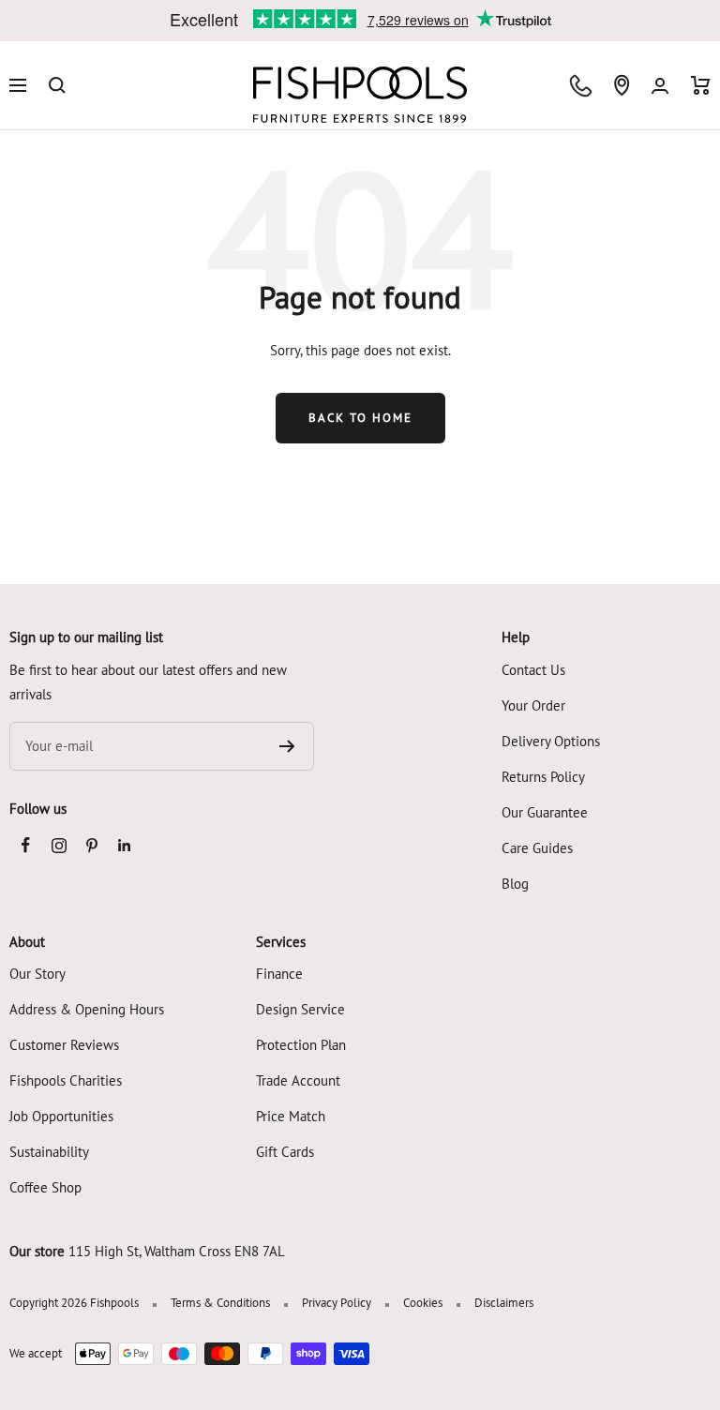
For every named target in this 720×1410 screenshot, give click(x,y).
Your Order (533, 705)
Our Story (37, 973)
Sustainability (49, 1152)
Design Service (300, 1009)
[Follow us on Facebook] (25, 845)
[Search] (57, 85)
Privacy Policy (336, 1303)
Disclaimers (503, 1303)
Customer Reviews (64, 1045)
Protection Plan (301, 1045)
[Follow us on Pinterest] (91, 845)
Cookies (422, 1303)
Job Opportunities (61, 1116)
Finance (279, 973)
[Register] (287, 746)
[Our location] (621, 85)
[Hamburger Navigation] (17, 85)
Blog (515, 883)
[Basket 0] (701, 85)
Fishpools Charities (65, 1080)
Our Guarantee (545, 812)
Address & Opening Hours (86, 1009)
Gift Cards (285, 1152)
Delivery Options (551, 741)
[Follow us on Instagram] (58, 845)
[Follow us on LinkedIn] (124, 845)
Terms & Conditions (220, 1303)
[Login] (660, 86)
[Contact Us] (581, 86)
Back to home (360, 418)
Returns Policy (543, 777)
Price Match (290, 1116)
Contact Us (533, 670)
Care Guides (537, 848)
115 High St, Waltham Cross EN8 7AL (176, 1251)
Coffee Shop (45, 1187)
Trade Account (298, 1080)
